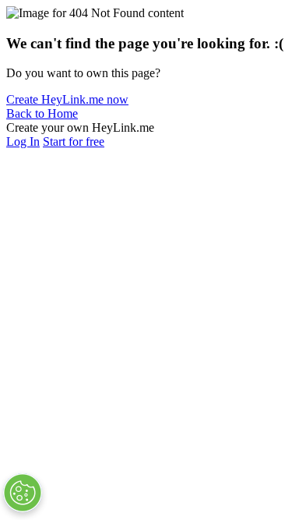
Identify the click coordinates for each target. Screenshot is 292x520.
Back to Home (42, 113)
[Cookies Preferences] (22, 492)
